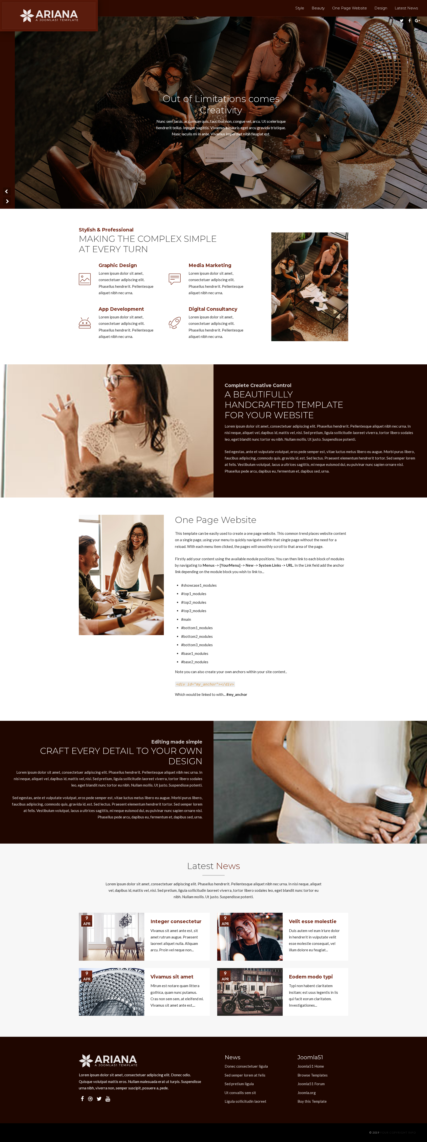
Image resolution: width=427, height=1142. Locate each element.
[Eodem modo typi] (250, 992)
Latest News (406, 8)
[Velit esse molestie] (250, 937)
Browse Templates (313, 1075)
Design (380, 8)
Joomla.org (307, 1092)
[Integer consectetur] (111, 937)
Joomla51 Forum (311, 1083)
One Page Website (349, 8)
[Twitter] (402, 20)
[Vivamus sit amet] (111, 992)
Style (299, 8)
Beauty (318, 8)
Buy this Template (312, 1101)
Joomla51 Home (311, 1066)
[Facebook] (410, 20)
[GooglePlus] (418, 20)
